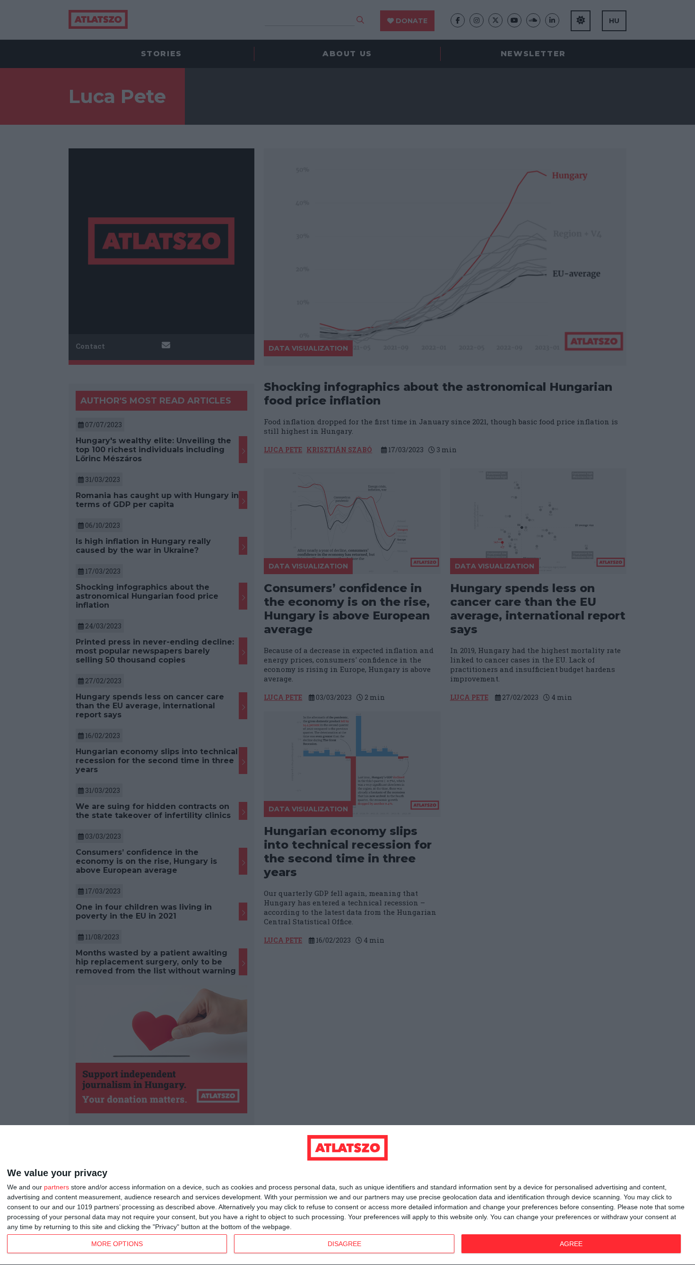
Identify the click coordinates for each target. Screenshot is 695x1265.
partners (56, 1187)
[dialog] (347, 1195)
